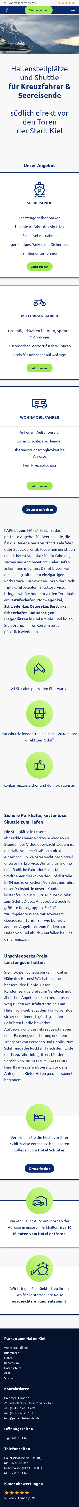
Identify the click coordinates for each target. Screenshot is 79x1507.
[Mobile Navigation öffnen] (72, 10)
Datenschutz (12, 1368)
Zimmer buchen (39, 1168)
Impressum (11, 1363)
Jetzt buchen (39, 266)
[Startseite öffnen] (6, 10)
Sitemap (9, 1378)
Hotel (8, 1358)
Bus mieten (11, 1352)
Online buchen (38, 10)
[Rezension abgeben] (65, 3)
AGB (7, 1373)
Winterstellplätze (16, 1347)
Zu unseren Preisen (39, 509)
